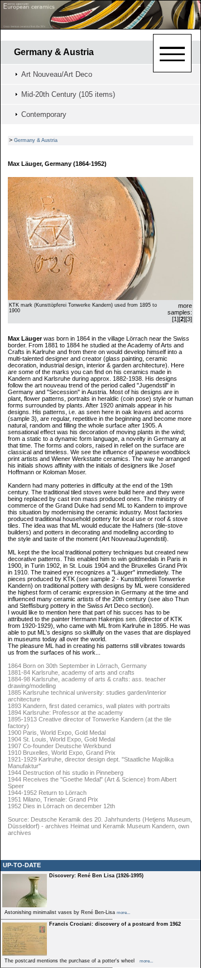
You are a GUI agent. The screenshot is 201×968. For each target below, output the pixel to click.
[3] (188, 319)
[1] (175, 319)
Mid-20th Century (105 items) (68, 94)
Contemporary (43, 114)
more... (123, 912)
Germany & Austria (54, 52)
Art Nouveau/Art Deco (56, 74)
